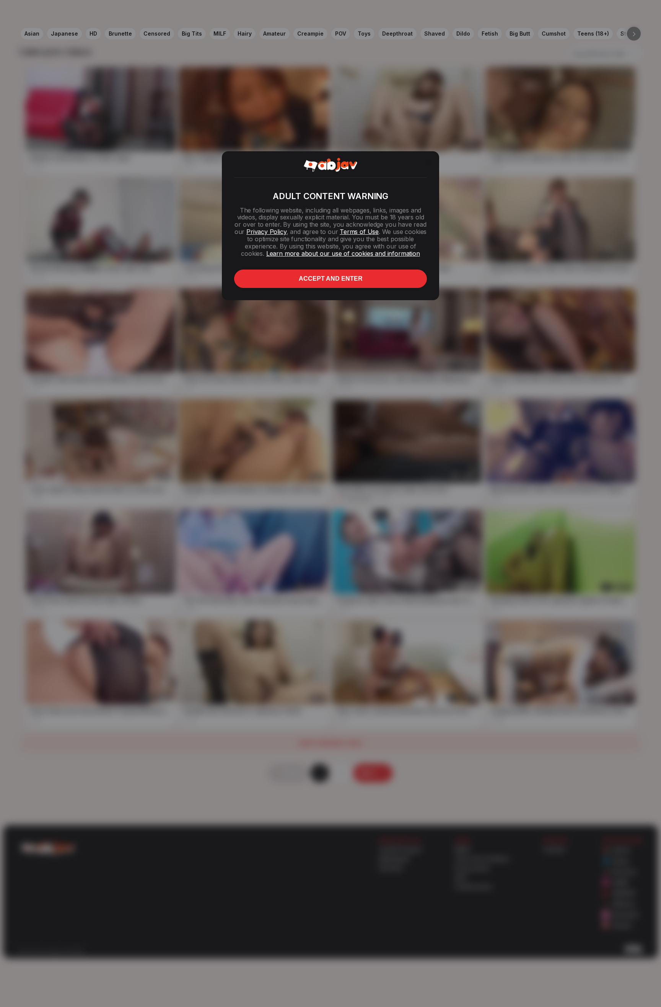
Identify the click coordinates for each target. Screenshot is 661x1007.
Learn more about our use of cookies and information (343, 253)
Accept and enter (331, 278)
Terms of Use (359, 231)
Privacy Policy (266, 231)
